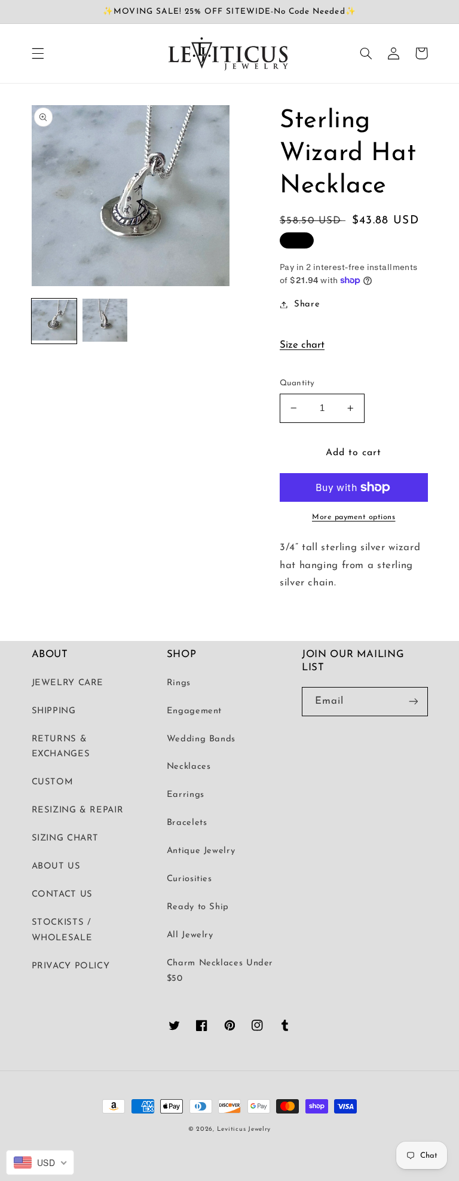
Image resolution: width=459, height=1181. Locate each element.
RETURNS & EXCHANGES (61, 747)
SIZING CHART (65, 838)
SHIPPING (54, 711)
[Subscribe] (413, 701)
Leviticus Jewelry (244, 1129)
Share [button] (307, 304)
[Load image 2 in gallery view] (104, 321)
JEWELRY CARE (68, 683)
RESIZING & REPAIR (78, 810)
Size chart (302, 345)
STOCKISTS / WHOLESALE (62, 930)
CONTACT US (62, 894)
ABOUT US (56, 866)
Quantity (297, 383)
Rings (179, 683)
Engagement (194, 711)
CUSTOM (53, 782)
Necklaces (189, 766)
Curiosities (189, 879)
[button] (37, 53)
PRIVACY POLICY (71, 966)
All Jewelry (190, 935)
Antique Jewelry (201, 850)
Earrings (185, 794)
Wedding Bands (201, 739)
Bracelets (187, 822)
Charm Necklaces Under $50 (220, 971)
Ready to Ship (198, 907)
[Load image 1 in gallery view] (54, 321)
